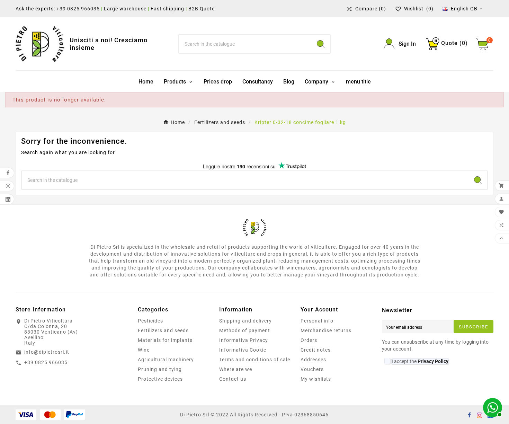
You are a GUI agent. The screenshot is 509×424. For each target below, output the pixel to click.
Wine (144, 350)
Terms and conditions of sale (254, 359)
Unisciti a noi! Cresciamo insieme (109, 43)
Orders (309, 340)
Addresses (313, 359)
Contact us (232, 379)
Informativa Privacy (243, 340)
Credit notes (316, 350)
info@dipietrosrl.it (46, 352)
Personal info (317, 321)
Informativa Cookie (242, 350)
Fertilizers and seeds (163, 330)
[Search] (320, 44)
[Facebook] (469, 415)
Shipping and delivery (245, 321)
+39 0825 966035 (78, 8)
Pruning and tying (160, 369)
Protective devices (160, 379)
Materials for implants (165, 340)
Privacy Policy (433, 361)
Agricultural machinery (166, 359)
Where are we (235, 369)
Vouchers (312, 369)
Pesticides (150, 321)
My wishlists (316, 379)
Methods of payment (244, 330)
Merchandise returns (326, 330)
